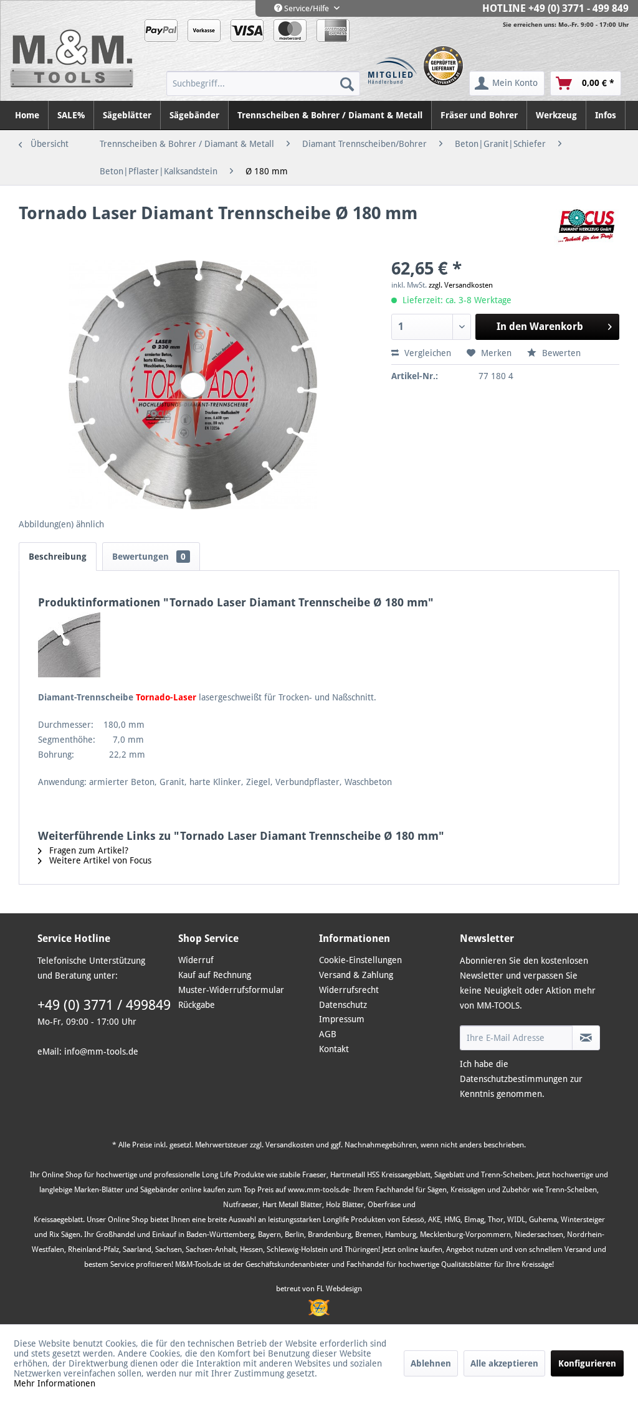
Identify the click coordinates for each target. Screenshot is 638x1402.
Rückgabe (196, 1005)
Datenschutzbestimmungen (514, 1079)
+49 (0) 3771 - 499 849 (578, 8)
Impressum (341, 1019)
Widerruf (196, 960)
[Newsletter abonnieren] (586, 1037)
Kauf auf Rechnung (214, 975)
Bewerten (560, 353)
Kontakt (334, 1049)
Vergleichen (426, 353)
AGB (327, 1034)
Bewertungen (149, 557)
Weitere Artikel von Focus (99, 860)
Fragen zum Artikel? (87, 850)
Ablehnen (431, 1363)
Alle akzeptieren (504, 1363)
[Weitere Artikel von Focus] (586, 226)
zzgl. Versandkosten (461, 285)
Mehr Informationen (54, 1383)
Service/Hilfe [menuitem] (306, 8)
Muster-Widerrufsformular (231, 990)
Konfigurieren (587, 1363)
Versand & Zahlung (356, 975)
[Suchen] (347, 83)
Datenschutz (343, 1005)
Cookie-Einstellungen (360, 960)
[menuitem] (263, 83)
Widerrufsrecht (349, 990)
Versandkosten (289, 1145)
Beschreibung (58, 557)
